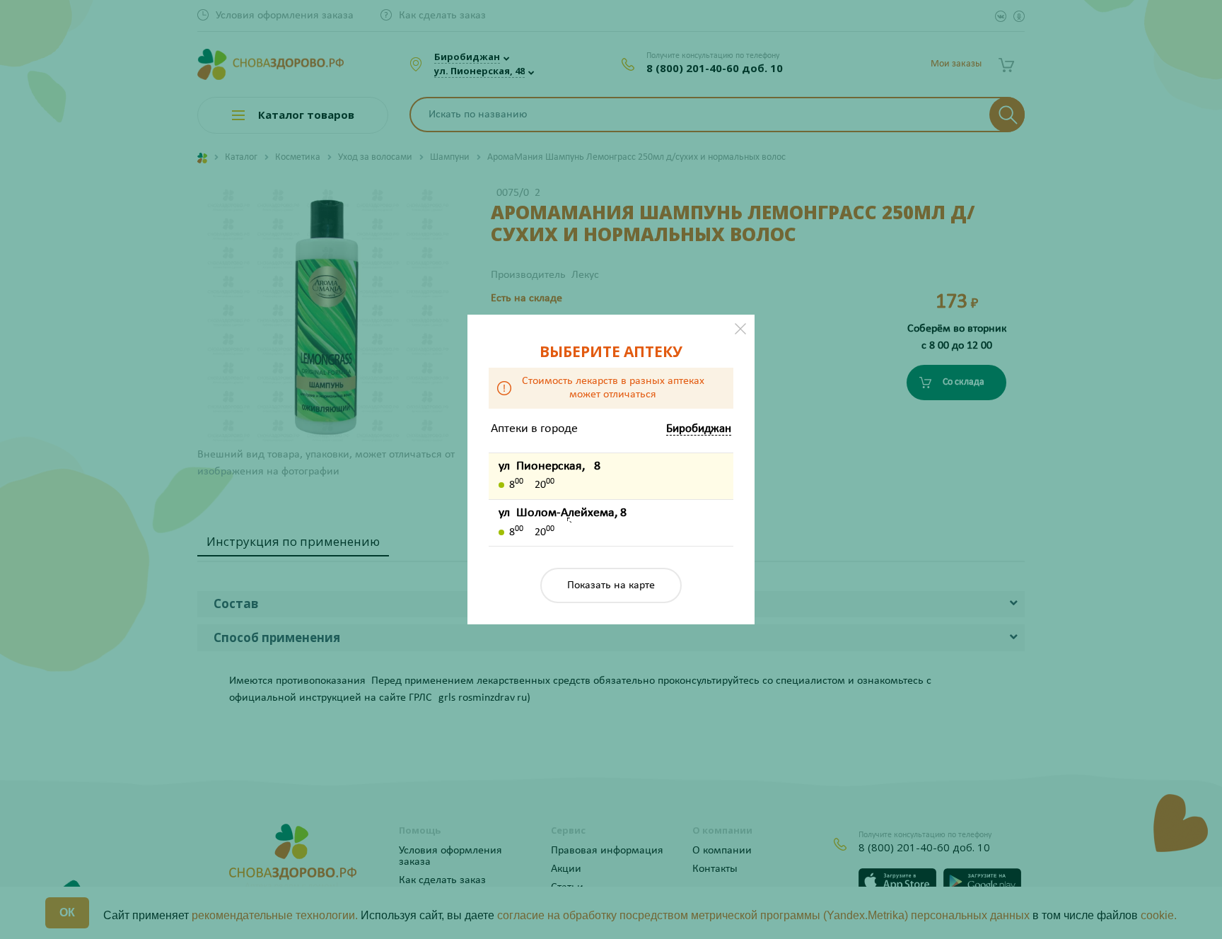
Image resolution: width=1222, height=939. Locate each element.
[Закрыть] (740, 329)
